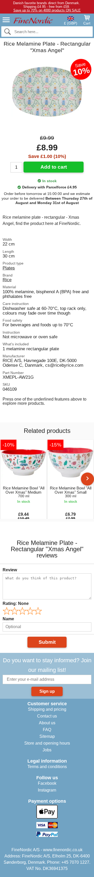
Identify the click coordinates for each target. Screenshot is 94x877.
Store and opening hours (47, 743)
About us (47, 723)
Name (8, 619)
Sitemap (47, 736)
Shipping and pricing (47, 709)
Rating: (16, 603)
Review (10, 570)
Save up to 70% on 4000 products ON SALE (47, 10)
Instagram (47, 790)
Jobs (47, 750)
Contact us (47, 716)
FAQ (47, 729)
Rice (7, 279)
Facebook (47, 783)
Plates (9, 268)
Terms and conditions (47, 766)
